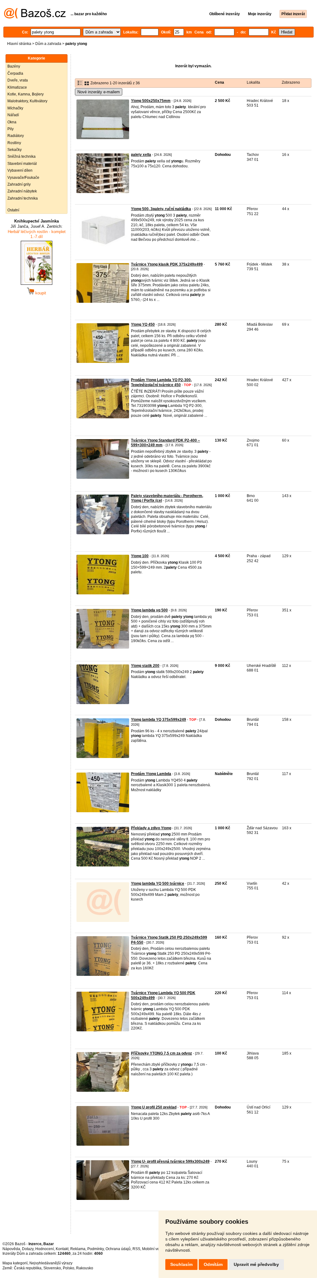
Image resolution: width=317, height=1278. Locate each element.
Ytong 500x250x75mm (151, 101)
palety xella (141, 154)
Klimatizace (17, 87)
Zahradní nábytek (22, 191)
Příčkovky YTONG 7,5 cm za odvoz (161, 1053)
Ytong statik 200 (145, 665)
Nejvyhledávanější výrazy (50, 1263)
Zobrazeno (291, 82)
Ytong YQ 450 (143, 324)
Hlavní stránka (19, 44)
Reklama (77, 1249)
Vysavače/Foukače (23, 177)
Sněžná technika (21, 156)
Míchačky (15, 108)
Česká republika (27, 1268)
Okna (11, 122)
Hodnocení (44, 1249)
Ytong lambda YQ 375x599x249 (158, 719)
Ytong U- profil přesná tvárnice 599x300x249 (170, 1161)
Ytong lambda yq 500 (149, 610)
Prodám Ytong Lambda (151, 774)
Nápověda (11, 1249)
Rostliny (14, 143)
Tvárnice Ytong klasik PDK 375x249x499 (167, 264)
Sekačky (14, 150)
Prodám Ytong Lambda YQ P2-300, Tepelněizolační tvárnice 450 (161, 382)
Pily (10, 129)
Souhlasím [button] (181, 1264)
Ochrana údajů (118, 1249)
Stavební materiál (22, 163)
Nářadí (13, 115)
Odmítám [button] (213, 1264)
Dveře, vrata (17, 80)
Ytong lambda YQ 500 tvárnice (157, 883)
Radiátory (15, 136)
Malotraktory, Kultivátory (27, 101)
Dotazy (27, 1249)
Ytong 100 (140, 556)
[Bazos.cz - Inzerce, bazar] (35, 17)
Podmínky (95, 1249)
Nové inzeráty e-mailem (98, 92)
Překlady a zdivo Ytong (151, 828)
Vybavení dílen (20, 170)
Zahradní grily (19, 184)
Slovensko (52, 1268)
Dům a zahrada (48, 44)
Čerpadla (15, 73)
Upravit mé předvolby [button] (256, 1264)
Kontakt (62, 1249)
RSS (136, 1249)
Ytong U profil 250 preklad (153, 1107)
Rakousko (84, 1268)
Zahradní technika (22, 198)
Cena (219, 82)
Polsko (68, 1268)
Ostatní (13, 210)
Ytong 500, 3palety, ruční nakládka (161, 209)
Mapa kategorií (15, 1263)
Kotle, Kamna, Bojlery (25, 94)
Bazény (13, 66)
